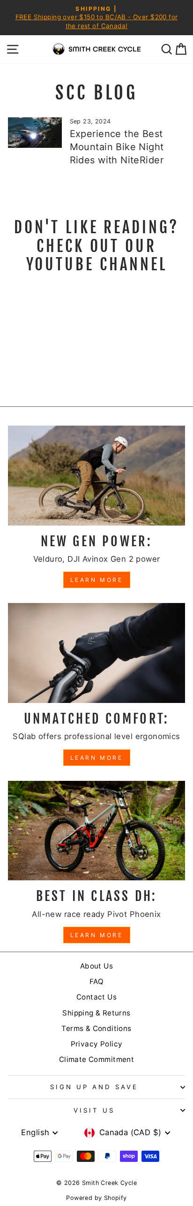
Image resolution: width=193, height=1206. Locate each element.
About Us (96, 966)
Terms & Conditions (96, 1028)
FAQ (96, 981)
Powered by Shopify (96, 1197)
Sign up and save (94, 1087)
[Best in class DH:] (96, 831)
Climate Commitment (96, 1059)
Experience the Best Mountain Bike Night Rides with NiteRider (117, 147)
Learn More (96, 579)
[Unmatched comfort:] (96, 653)
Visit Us (94, 1110)
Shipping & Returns (96, 1012)
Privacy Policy (97, 1043)
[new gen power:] (96, 476)
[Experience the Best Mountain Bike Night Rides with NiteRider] (35, 132)
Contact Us (96, 996)
